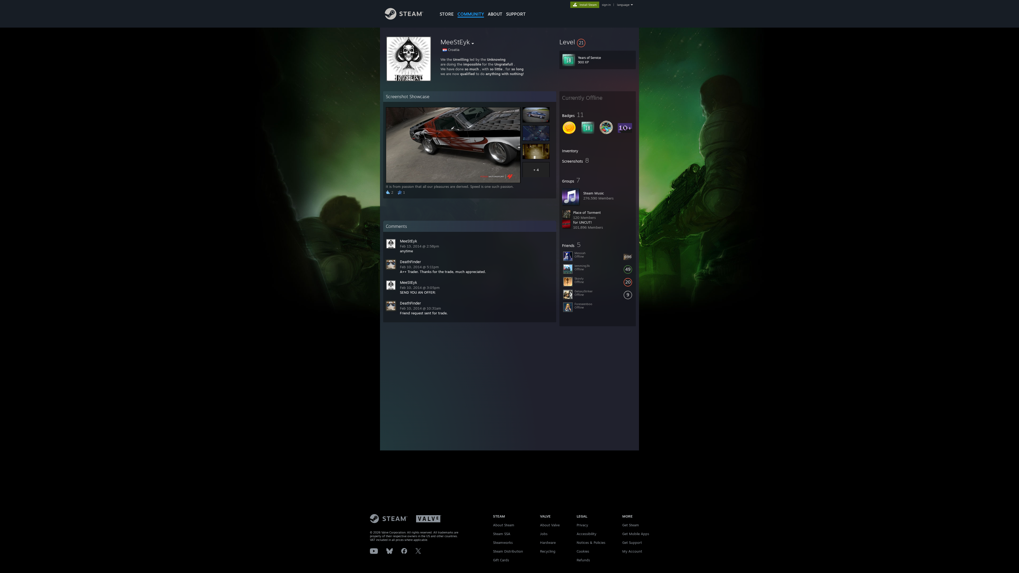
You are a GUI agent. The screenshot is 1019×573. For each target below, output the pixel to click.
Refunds (583, 560)
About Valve (550, 525)
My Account (632, 551)
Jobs (543, 534)
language (623, 5)
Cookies (583, 551)
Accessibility (586, 534)
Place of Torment (587, 212)
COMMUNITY (470, 14)
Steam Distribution (508, 551)
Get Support (632, 542)
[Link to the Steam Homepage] (404, 18)
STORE (447, 14)
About (495, 14)
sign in (606, 5)
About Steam (503, 525)
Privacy (582, 525)
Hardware (548, 542)
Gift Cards (501, 560)
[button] (597, 42)
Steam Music (593, 193)
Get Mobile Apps (635, 534)
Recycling (547, 551)
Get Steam (630, 525)
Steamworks (503, 542)
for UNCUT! (582, 222)
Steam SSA (501, 534)
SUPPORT (516, 14)
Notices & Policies (591, 542)
